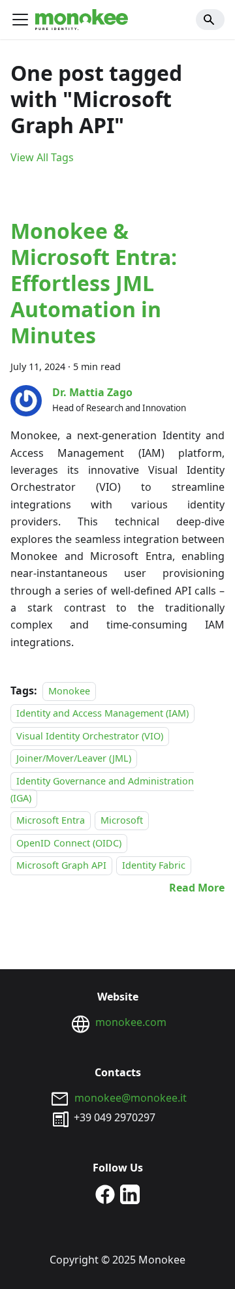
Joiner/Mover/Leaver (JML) (73, 758)
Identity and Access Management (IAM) (102, 713)
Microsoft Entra (50, 821)
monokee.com (130, 1022)
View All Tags (42, 157)
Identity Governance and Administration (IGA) (102, 789)
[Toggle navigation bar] (20, 19)
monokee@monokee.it (130, 1098)
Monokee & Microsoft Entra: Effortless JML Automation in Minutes (93, 283)
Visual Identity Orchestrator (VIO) (89, 736)
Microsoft (122, 821)
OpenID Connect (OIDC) (68, 843)
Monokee (69, 691)
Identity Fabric (153, 865)
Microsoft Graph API (61, 865)
